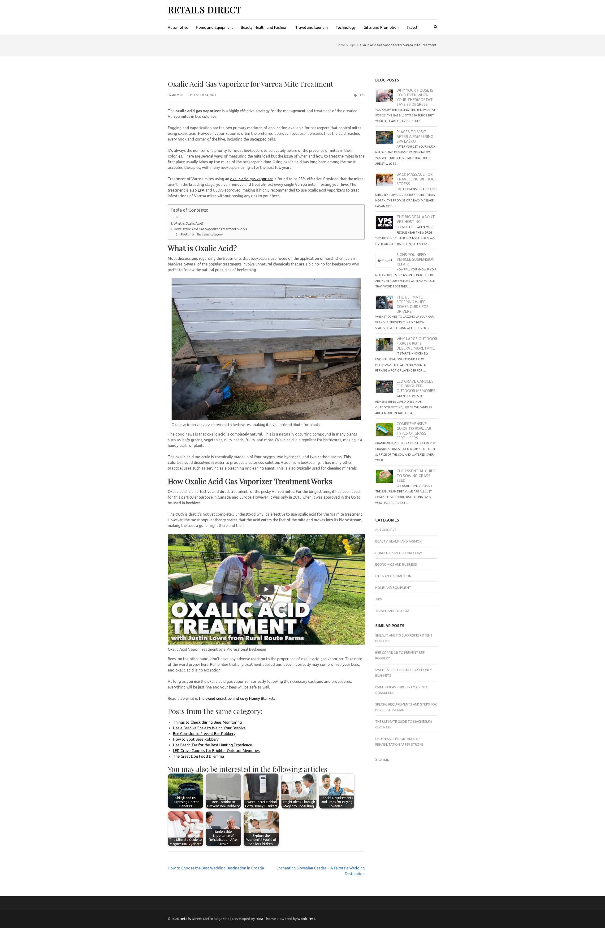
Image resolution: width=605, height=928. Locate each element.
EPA (201, 190)
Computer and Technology (398, 553)
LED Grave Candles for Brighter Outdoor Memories (216, 750)
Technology (346, 27)
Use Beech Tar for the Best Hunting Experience (212, 745)
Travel (411, 27)
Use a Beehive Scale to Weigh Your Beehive (209, 728)
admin (177, 95)
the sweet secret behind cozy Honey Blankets (237, 698)
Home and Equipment (214, 27)
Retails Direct (205, 10)
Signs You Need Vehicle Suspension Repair (415, 259)
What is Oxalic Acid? (189, 223)
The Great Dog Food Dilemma (198, 756)
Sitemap (382, 759)
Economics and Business (396, 564)
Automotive (178, 27)
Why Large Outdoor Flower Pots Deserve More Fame (417, 343)
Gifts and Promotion (381, 27)
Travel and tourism (311, 27)
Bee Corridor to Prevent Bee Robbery (204, 733)
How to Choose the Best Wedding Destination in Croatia (216, 868)
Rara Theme (265, 919)
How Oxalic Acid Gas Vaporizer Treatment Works (210, 229)
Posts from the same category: (202, 234)
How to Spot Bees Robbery (196, 739)
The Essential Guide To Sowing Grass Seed (416, 476)
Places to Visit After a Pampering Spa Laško (415, 136)
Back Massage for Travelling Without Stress (417, 179)
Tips (361, 95)
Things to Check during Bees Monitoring (207, 722)
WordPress (306, 919)
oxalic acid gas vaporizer (251, 179)
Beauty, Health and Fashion (264, 27)
